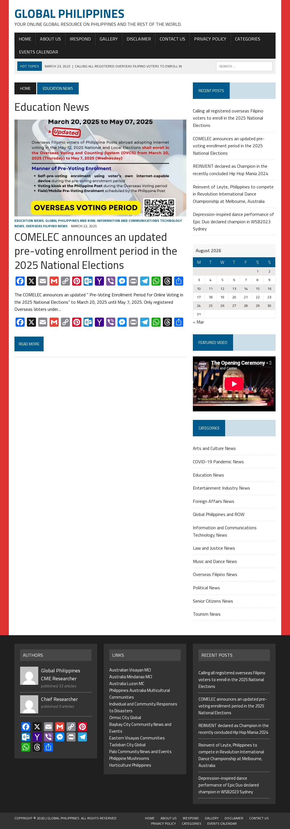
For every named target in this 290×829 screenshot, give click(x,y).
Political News (206, 587)
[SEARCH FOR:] (244, 65)
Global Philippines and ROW (70, 220)
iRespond (80, 38)
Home (25, 38)
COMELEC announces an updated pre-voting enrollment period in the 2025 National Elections (95, 251)
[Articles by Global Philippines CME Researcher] (29, 681)
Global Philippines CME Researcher (60, 675)
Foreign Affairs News (213, 501)
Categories (247, 38)
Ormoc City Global (125, 717)
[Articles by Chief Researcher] (29, 710)
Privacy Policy (210, 38)
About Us (50, 38)
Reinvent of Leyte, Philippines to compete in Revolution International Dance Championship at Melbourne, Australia (233, 194)
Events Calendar (38, 51)
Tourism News (207, 614)
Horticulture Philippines (130, 765)
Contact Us (172, 38)
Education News (29, 220)
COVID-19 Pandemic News (218, 461)
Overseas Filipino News (46, 226)
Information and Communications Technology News (225, 531)
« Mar (198, 321)
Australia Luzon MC (126, 683)
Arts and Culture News (214, 448)
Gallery (109, 38)
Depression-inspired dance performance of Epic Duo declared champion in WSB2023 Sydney (233, 221)
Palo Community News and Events (140, 751)
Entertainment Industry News (221, 487)
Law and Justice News (214, 548)
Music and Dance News (215, 561)
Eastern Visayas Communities (137, 738)
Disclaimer (139, 38)
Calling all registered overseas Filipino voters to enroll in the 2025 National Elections (228, 118)
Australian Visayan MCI (130, 670)
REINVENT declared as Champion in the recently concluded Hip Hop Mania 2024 (230, 170)
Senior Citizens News (213, 601)
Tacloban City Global (127, 744)
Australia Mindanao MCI (130, 676)
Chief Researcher (59, 699)
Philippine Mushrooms (129, 758)
